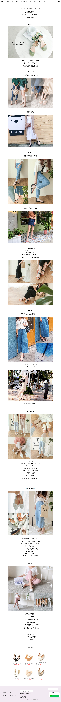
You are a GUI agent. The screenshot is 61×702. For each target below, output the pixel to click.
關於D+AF (4, 691)
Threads (16, 695)
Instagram (16, 692)
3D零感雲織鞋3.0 (29, 1)
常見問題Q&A (11, 695)
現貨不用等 (20, 1)
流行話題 (43, 1)
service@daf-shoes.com (27, 693)
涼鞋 (24, 1)
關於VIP (10, 691)
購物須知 (10, 692)
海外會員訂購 (11, 694)
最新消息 (39, 1)
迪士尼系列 (35, 1)
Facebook (16, 694)
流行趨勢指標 (19, 5)
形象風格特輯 (26, 5)
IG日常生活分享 (41, 5)
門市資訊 (4, 694)
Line (15, 691)
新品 (12, 1)
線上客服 (10, 697)
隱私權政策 (5, 695)
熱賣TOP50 (16, 1)
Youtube (16, 697)
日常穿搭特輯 (34, 5)
